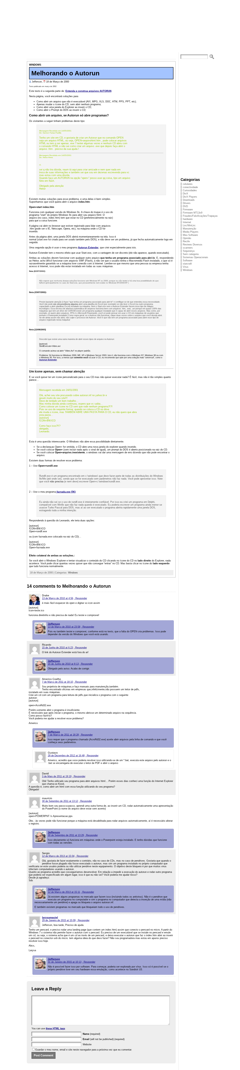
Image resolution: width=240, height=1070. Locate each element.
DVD (185, 206)
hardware (188, 219)
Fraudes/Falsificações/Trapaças (200, 215)
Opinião (187, 238)
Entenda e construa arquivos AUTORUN (88, 91)
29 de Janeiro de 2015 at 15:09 (59, 920)
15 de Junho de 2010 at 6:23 (57, 647)
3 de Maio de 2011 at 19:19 (56, 776)
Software (187, 260)
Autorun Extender (88, 247)
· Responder (80, 598)
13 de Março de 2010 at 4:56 (57, 598)
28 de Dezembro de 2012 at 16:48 (66, 755)
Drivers (186, 203)
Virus (185, 266)
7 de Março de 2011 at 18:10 (57, 681)
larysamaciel (50, 917)
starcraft (187, 263)
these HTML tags (55, 1028)
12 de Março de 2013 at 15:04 (58, 856)
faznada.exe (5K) (66, 491)
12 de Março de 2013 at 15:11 (64, 892)
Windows (35, 64)
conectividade (190, 187)
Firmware (188, 209)
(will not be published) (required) (103, 1039)
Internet (187, 222)
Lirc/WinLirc (189, 225)
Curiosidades (190, 190)
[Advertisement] (120, 26)
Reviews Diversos (192, 244)
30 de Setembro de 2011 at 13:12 (60, 801)
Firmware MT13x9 (192, 212)
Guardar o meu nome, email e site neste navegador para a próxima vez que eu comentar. (83, 1049)
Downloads (189, 200)
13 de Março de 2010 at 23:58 (64, 626)
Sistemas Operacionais (195, 257)
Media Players (190, 231)
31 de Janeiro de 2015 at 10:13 (64, 962)
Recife (186, 241)
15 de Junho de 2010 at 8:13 (63, 663)
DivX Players (190, 196)
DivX (185, 193)
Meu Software (190, 235)
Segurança (188, 251)
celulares (188, 184)
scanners (188, 247)
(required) (91, 1034)
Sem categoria (191, 254)
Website (87, 1044)
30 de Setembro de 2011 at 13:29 (66, 835)
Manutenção (189, 228)
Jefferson (54, 623)
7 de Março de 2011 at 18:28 (63, 734)
